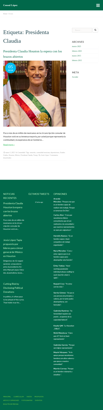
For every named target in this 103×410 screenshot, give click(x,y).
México (17, 155)
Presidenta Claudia (26, 155)
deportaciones (55, 152)
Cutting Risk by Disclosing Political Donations (13, 287)
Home (5, 14)
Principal (7, 397)
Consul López (10, 5)
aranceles (33, 152)
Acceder (75, 77)
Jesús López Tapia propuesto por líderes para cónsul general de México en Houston (13, 248)
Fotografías (27, 400)
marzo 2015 (76, 56)
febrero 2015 (77, 60)
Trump (35, 155)
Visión (29, 397)
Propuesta (38, 397)
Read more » (9, 144)
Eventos (38, 400)
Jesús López (45, 155)
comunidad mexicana (43, 152)
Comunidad (21, 152)
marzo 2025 (76, 46)
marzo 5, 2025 (10, 152)
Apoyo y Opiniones (11, 400)
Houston (11, 155)
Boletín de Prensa (10, 404)
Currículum (19, 397)
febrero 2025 (77, 51)
